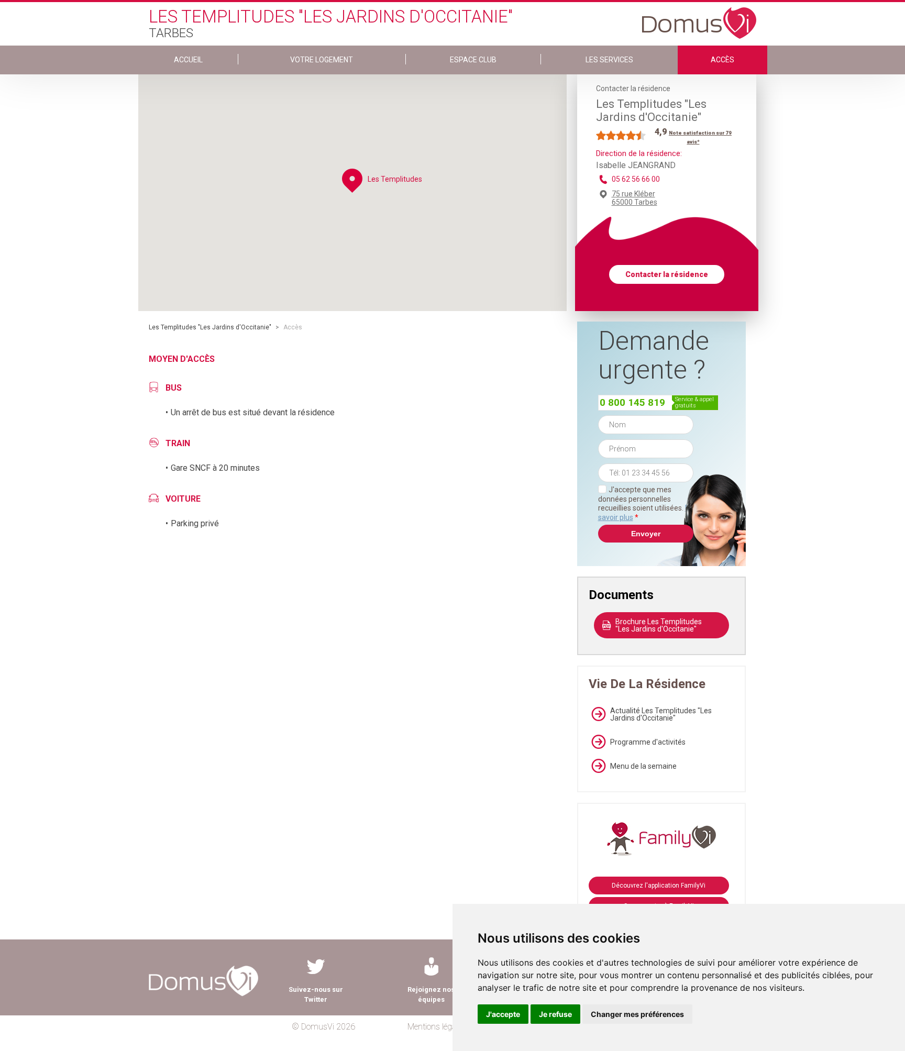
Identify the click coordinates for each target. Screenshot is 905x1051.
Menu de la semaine (643, 766)
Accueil (188, 60)
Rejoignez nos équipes (431, 994)
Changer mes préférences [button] (637, 1014)
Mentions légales (436, 1027)
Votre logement (321, 60)
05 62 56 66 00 (636, 179)
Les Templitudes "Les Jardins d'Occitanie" (210, 327)
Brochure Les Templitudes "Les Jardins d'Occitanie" (658, 625)
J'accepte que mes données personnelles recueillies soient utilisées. (645, 503)
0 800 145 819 (632, 402)
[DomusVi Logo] (699, 18)
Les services (609, 60)
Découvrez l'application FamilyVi (658, 885)
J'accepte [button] (503, 1014)
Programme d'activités (648, 742)
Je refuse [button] (555, 1014)
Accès (722, 60)
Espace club (473, 60)
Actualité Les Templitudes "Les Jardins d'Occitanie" (661, 714)
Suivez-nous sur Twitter (316, 994)
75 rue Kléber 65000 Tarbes (634, 198)
